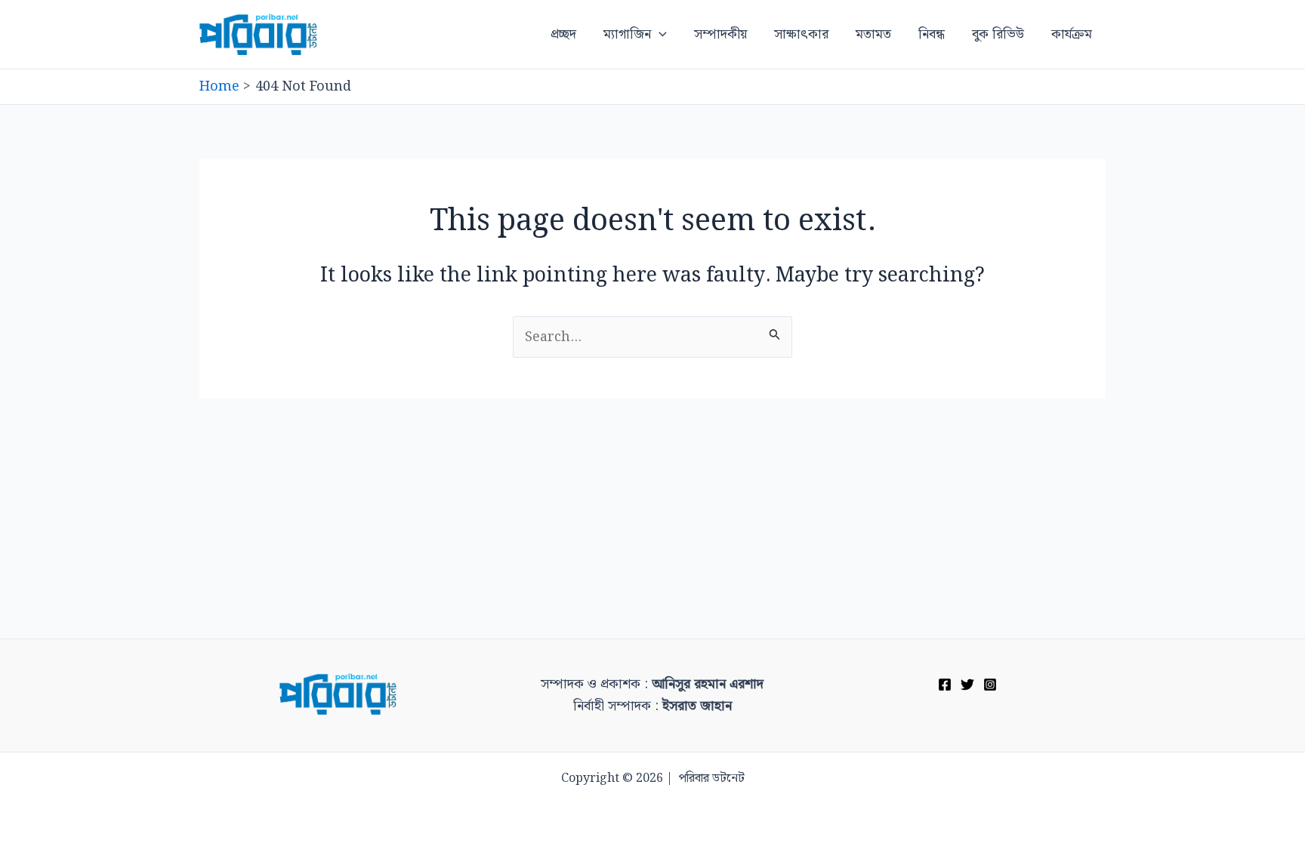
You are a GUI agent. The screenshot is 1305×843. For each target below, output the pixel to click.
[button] (659, 35)
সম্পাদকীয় (720, 34)
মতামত (873, 34)
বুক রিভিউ (998, 34)
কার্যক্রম (1071, 34)
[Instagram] (990, 684)
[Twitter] (967, 684)
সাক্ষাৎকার (801, 34)
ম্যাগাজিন (627, 34)
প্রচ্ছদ (563, 34)
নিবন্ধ (931, 34)
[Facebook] (945, 684)
